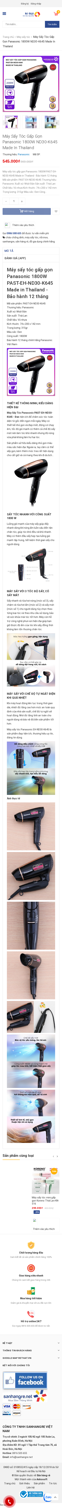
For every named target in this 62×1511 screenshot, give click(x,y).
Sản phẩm (39, 1483)
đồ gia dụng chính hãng (42, 241)
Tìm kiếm (52, 24)
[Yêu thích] (56, 211)
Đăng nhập (36, 4)
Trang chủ (9, 1483)
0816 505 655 (19, 1453)
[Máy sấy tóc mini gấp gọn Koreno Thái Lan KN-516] (45, 1180)
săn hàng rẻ (22, 241)
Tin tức (53, 1483)
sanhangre (8, 241)
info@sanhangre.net (21, 1457)
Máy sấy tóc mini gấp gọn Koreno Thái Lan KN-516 (45, 1200)
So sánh (4, 1504)
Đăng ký (25, 4)
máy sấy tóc (31, 237)
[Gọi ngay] (9, 1501)
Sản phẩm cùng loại (18, 1156)
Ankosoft (42, 1479)
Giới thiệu (24, 1483)
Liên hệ (31, 1487)
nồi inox (43, 237)
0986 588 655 (14, 233)
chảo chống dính (15, 237)
